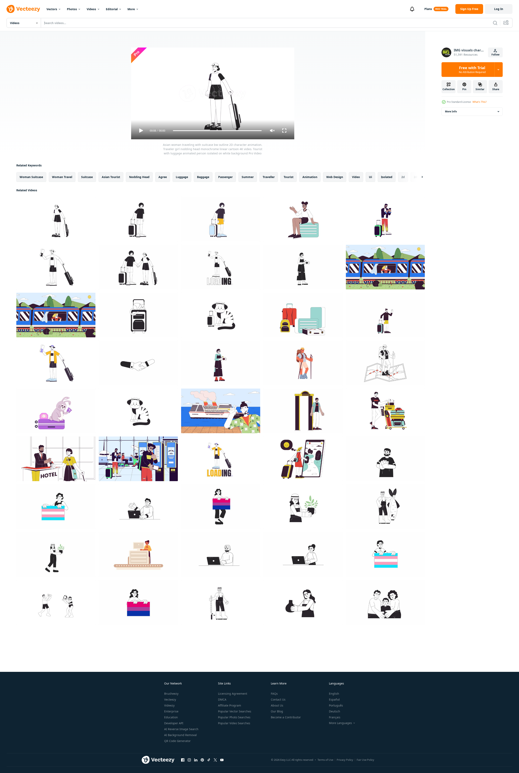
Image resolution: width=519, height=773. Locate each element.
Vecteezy (170, 699)
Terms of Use (325, 760)
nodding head (139, 177)
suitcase (87, 177)
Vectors (51, 9)
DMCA (222, 699)
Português (336, 705)
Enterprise (171, 711)
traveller (269, 177)
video (356, 177)
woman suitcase (31, 177)
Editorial (112, 9)
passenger (225, 177)
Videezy (169, 705)
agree (162, 177)
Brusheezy (171, 693)
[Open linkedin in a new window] (195, 759)
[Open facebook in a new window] (182, 759)
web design (334, 177)
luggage (182, 177)
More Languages (340, 723)
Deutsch (334, 711)
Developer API (173, 723)
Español (334, 699)
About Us (277, 705)
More (131, 9)
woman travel (62, 177)
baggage (203, 177)
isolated (386, 177)
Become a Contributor (286, 717)
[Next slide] (418, 177)
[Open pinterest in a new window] (202, 759)
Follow (495, 54)
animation (309, 177)
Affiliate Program (229, 705)
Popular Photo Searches (234, 717)
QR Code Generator (177, 741)
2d (403, 177)
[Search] (495, 22)
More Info (451, 111)
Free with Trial (472, 69)
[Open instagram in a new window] (189, 759)
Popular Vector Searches (234, 711)
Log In (498, 9)
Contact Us (278, 699)
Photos (72, 9)
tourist (288, 177)
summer (248, 177)
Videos (91, 9)
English (334, 693)
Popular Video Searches (234, 723)
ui (370, 177)
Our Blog (277, 711)
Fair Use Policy (365, 760)
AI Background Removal (180, 735)
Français (334, 717)
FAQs (274, 693)
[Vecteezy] (23, 9)
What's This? (480, 102)
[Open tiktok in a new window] (208, 759)
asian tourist (111, 177)
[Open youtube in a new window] (222, 759)
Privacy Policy (345, 760)
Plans (428, 9)
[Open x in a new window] (215, 759)
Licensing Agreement (232, 693)
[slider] (217, 130)
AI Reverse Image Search (181, 729)
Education (171, 717)
